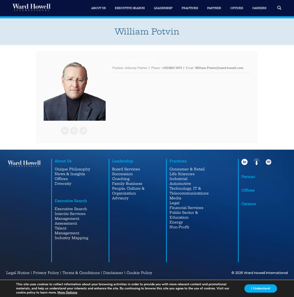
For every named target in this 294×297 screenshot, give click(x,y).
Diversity (63, 183)
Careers (248, 204)
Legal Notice (18, 273)
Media (175, 198)
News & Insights (70, 174)
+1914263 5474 (171, 68)
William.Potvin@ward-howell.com (219, 68)
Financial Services (186, 208)
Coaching (121, 179)
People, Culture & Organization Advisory (128, 193)
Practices (178, 161)
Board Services (126, 169)
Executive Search (71, 201)
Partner (248, 176)
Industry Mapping (71, 238)
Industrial (178, 179)
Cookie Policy (139, 273)
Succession (122, 174)
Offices (61, 179)
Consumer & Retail (187, 169)
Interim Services (70, 213)
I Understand (260, 288)
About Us (63, 161)
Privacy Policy (46, 273)
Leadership (122, 161)
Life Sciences (182, 174)
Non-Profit (179, 227)
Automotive (180, 183)
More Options (67, 293)
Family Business (127, 183)
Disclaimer (113, 273)
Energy (176, 222)
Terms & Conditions (81, 273)
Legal (174, 203)
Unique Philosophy (72, 169)
